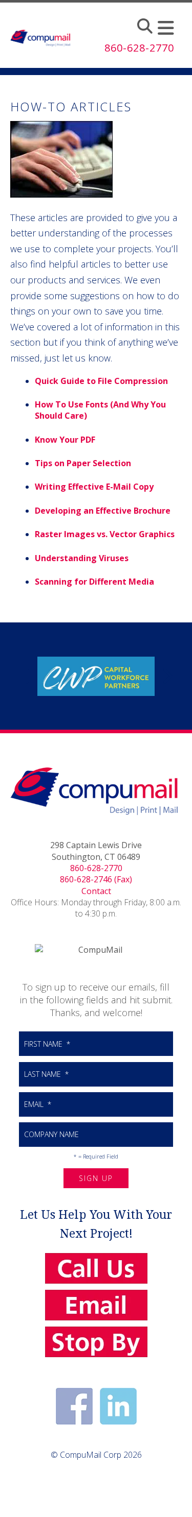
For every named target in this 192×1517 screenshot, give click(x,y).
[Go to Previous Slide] (24, 676)
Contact (96, 891)
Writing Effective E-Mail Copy (94, 486)
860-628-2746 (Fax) (96, 879)
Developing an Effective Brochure (102, 510)
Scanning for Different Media (94, 581)
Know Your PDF (65, 439)
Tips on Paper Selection (83, 463)
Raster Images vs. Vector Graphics (105, 534)
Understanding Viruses (82, 558)
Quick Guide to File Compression (101, 381)
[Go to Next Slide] (167, 676)
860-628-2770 (96, 868)
